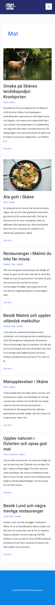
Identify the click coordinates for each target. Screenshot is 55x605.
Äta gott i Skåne (18, 197)
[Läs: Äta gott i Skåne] (27, 175)
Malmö (6, 264)
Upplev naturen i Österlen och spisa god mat (25, 444)
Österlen (13, 454)
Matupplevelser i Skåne (25, 381)
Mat (5, 102)
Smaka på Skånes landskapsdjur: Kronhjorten (20, 91)
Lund (5, 516)
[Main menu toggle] (49, 6)
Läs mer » (8, 149)
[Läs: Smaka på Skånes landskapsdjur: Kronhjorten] (27, 64)
